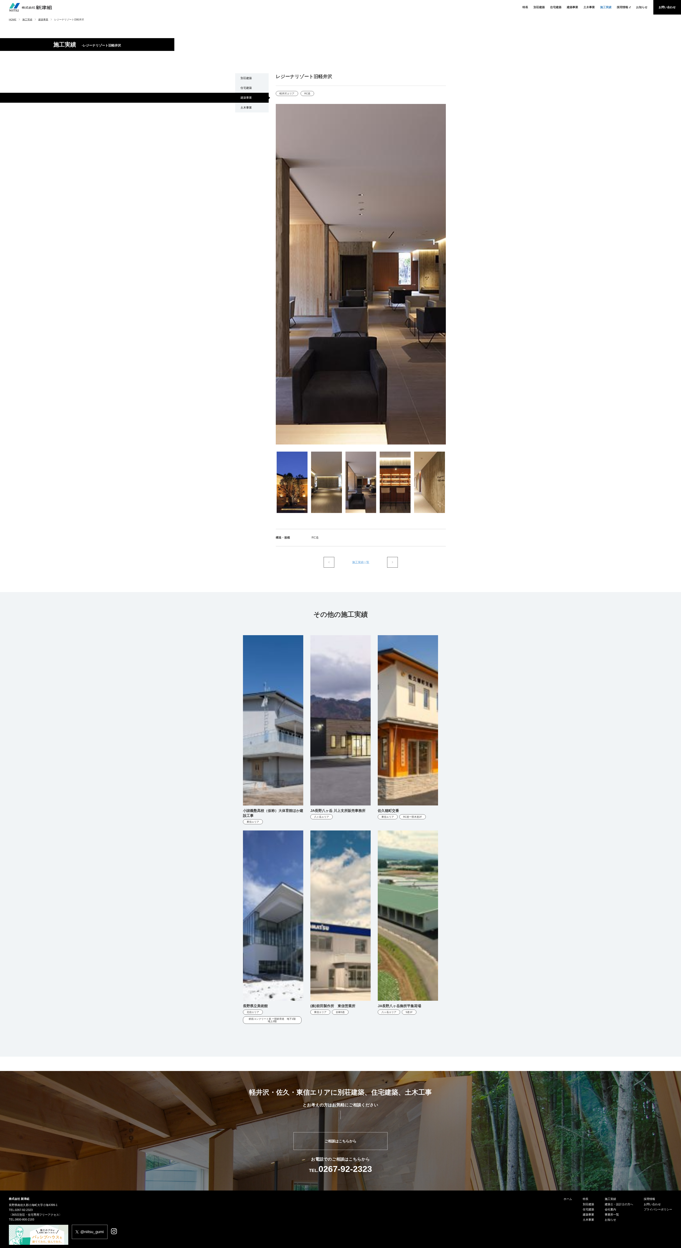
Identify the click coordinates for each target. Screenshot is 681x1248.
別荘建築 (539, 7)
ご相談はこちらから (340, 1141)
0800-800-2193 (24, 1219)
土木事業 (589, 7)
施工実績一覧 (360, 562)
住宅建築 (555, 7)
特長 (525, 7)
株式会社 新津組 (19, 1198)
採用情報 (622, 7)
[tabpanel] (361, 274)
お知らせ (641, 7)
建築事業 (572, 7)
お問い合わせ (667, 7)
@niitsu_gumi (92, 1232)
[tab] (292, 482)
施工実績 (605, 7)
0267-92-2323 (24, 1209)
